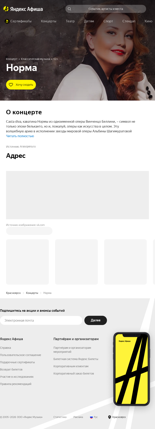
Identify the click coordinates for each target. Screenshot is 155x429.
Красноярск (13, 232)
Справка (5, 286)
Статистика (59, 356)
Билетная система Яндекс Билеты (75, 298)
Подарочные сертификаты (17, 301)
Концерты (32, 232)
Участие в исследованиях (17, 315)
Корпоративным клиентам (70, 305)
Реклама (78, 356)
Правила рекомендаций (15, 323)
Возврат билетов (11, 308)
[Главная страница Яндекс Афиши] (6, 8)
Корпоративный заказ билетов (73, 312)
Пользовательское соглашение (20, 294)
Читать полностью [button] (20, 136)
